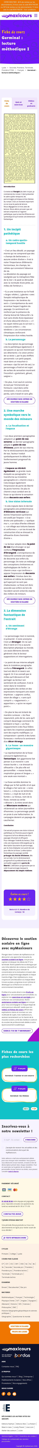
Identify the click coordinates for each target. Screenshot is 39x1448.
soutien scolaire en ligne (12, 959)
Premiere (20, 68)
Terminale (29, 68)
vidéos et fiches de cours (13, 1010)
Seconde (12, 68)
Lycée (4, 68)
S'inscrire (30, 1139)
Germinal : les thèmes (19, 1096)
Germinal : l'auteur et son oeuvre (19, 1075)
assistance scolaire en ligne (14, 1002)
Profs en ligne (19, 1331)
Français (20, 70)
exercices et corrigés (21, 997)
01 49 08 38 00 (7, 1201)
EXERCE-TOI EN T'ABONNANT (17, 1031)
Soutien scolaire (19, 1326)
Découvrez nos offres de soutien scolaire (19, 400)
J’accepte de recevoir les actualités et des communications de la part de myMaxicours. (21, 1150)
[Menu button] (35, 15)
